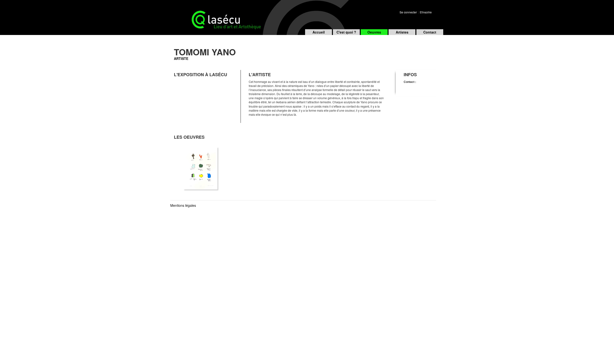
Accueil (319, 32)
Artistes (402, 32)
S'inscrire (426, 12)
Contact (429, 32)
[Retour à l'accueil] (207, 14)
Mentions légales (183, 205)
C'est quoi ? (346, 32)
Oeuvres (374, 32)
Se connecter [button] (408, 12)
